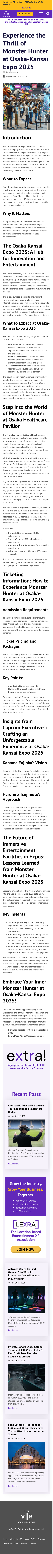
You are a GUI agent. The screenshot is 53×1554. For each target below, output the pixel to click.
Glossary (41, 1539)
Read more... (13, 1163)
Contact (33, 1544)
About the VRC (16, 1539)
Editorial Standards (10, 1544)
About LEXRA (30, 1539)
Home (5, 1539)
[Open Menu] (41, 14)
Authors (24, 1544)
